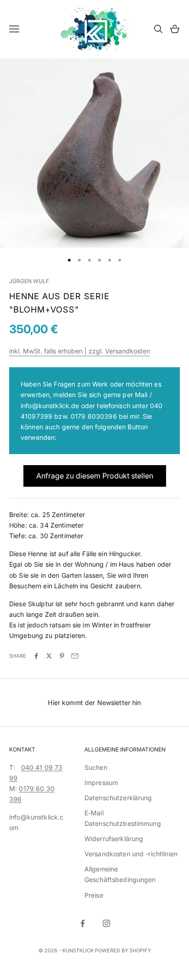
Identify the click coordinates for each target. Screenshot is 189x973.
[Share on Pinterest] (62, 656)
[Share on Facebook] (36, 656)
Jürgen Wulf (29, 281)
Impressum (101, 782)
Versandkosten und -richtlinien (131, 854)
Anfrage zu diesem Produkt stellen (94, 475)
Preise (93, 895)
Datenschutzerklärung (118, 798)
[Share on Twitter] (49, 656)
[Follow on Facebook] (82, 923)
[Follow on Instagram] (106, 923)
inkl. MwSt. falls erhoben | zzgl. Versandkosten (79, 351)
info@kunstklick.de (50, 406)
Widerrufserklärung (114, 838)
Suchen (95, 767)
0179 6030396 (94, 416)
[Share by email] (74, 656)
